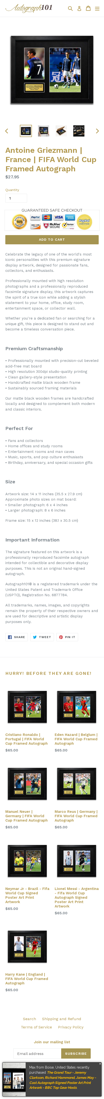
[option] (26, 131)
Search (29, 1019)
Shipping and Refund (61, 1019)
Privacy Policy (70, 1027)
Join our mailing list (52, 1042)
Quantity (12, 190)
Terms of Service (36, 1027)
